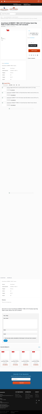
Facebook (29, 55)
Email (37, 55)
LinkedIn (33, 55)
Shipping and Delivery (29, 396)
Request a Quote (18, 395)
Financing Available (18, 396)
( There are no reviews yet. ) (11, 26)
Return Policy (27, 398)
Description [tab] (3, 277)
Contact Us (37, 395)
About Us (36, 394)
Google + (35, 55)
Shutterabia (13, 412)
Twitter (31, 55)
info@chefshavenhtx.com (4, 402)
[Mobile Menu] (2, 1)
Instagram (36, 403)
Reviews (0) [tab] (9, 277)
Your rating (6, 315)
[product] (4, 89)
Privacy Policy (27, 394)
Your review (6, 318)
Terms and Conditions (29, 395)
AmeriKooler (32, 37)
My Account (17, 394)
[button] (38, 347)
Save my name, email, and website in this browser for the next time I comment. (20, 338)
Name (5, 330)
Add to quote (34, 50)
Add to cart (33, 45)
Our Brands (37, 396)
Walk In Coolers (35, 34)
